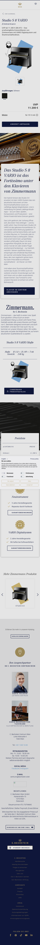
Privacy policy (34, 459)
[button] (4, 459)
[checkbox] (3, 473)
